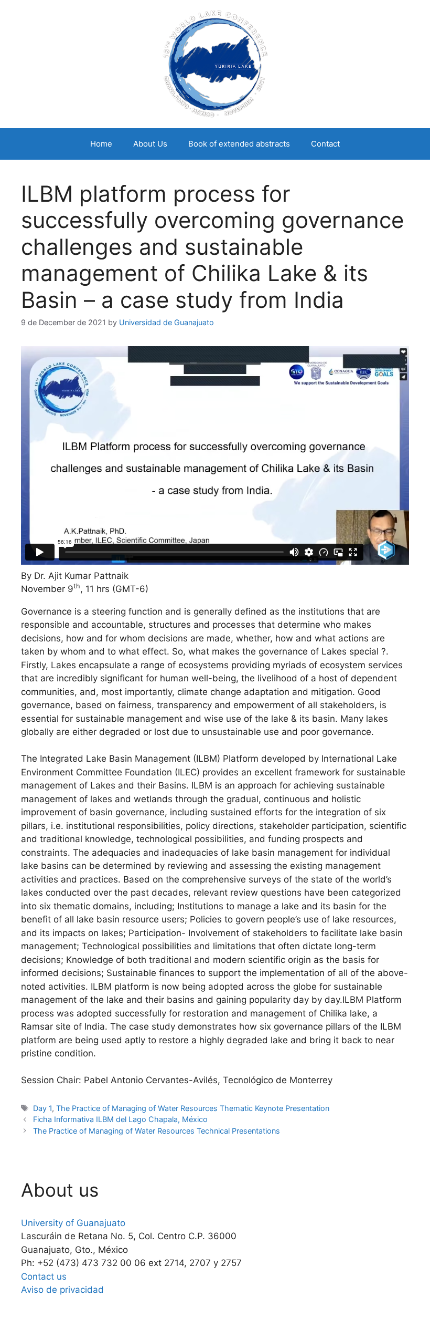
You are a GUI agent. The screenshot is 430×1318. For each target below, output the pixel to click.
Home (101, 144)
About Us (150, 144)
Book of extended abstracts (239, 144)
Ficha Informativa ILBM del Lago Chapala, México (120, 1119)
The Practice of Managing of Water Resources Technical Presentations (156, 1130)
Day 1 (42, 1108)
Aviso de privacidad (62, 1289)
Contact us (44, 1276)
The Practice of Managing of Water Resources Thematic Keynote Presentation (192, 1108)
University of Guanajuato (73, 1223)
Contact (325, 144)
